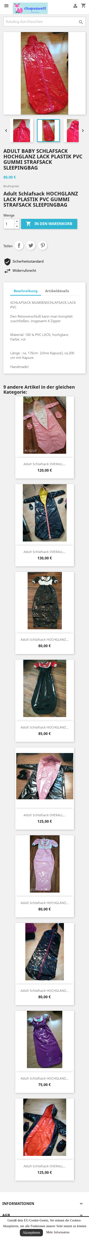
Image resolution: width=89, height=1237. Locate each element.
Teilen (19, 245)
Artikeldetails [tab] (57, 291)
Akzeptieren (31, 1232)
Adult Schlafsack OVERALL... (45, 464)
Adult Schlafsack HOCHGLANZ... (45, 639)
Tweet (30, 245)
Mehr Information (57, 1232)
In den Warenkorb (49, 223)
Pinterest (42, 245)
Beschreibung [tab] (26, 291)
